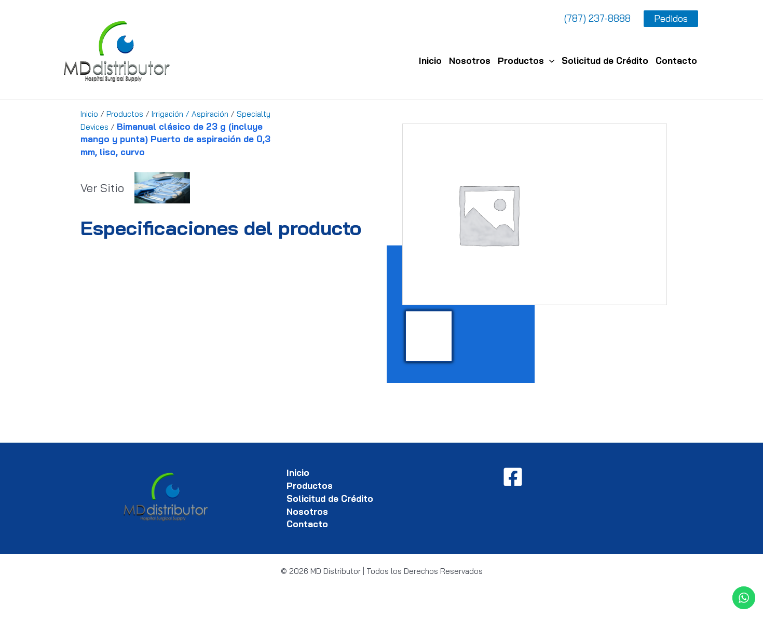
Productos (521, 60)
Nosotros (470, 60)
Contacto (676, 60)
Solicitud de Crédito (605, 60)
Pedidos (671, 18)
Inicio (430, 60)
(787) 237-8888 (597, 18)
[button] (549, 60)
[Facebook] (512, 477)
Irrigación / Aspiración (190, 114)
